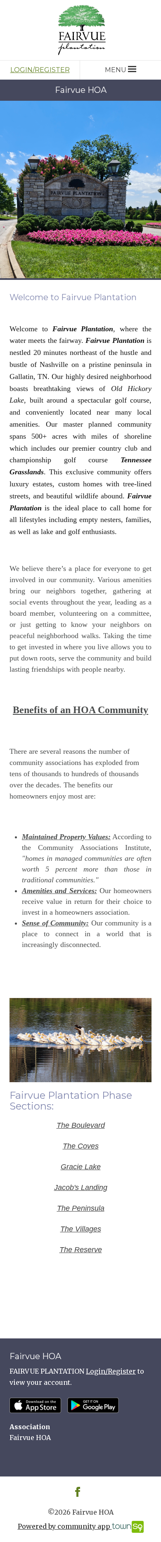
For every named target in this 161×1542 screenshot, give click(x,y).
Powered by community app (65, 1526)
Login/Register (40, 70)
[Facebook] (78, 1491)
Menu (115, 70)
